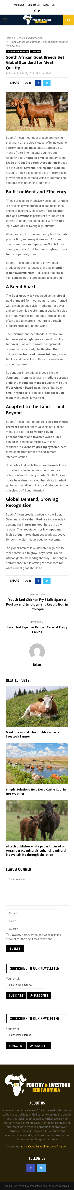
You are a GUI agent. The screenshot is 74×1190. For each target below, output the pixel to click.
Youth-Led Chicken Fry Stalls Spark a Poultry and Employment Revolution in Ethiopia (37, 604)
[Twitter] (41, 1168)
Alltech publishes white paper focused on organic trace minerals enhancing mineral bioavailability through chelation (36, 850)
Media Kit (19, 5)
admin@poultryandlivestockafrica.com (44, 1146)
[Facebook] (30, 1168)
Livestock (35, 52)
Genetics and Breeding (17, 52)
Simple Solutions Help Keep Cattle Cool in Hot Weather (36, 791)
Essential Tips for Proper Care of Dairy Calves (37, 629)
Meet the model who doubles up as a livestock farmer (32, 734)
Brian (12, 73)
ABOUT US (48, 5)
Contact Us (33, 5)
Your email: (13, 978)
